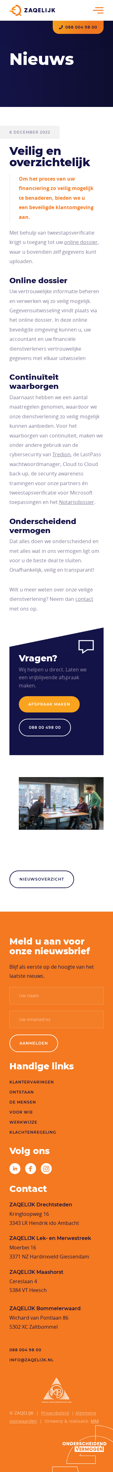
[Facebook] (30, 1168)
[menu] (98, 10)
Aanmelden (33, 1043)
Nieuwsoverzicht (41, 879)
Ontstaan (21, 1092)
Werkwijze (23, 1122)
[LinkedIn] (14, 1168)
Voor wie (21, 1112)
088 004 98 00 (81, 27)
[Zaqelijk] (32, 10)
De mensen (22, 1102)
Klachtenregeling (32, 1132)
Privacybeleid (55, 1413)
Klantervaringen (31, 1082)
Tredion (61, 454)
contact (84, 599)
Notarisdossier (76, 502)
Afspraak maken (49, 704)
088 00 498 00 (45, 727)
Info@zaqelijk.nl (31, 1360)
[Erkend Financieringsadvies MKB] (56, 1390)
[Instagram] (46, 1168)
